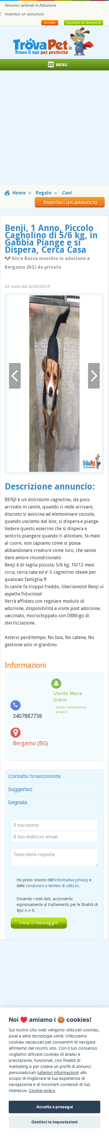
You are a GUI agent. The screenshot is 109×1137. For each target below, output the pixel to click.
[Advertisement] (54, 130)
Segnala (17, 802)
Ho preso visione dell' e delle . (54, 883)
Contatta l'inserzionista (34, 776)
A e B (29, 910)
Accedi (49, 22)
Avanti (94, 376)
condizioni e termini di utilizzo (52, 885)
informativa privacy (71, 880)
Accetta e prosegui (54, 1106)
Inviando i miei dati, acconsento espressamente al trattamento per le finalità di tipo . (57, 904)
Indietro (15, 376)
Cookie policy (42, 1090)
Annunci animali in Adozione (30, 5)
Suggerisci (20, 789)
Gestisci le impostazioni (54, 1122)
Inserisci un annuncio (24, 14)
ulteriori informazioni (58, 1072)
